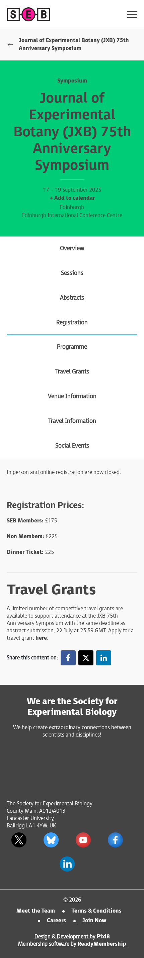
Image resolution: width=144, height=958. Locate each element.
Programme (72, 346)
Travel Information (72, 421)
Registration (72, 322)
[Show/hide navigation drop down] (132, 14)
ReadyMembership (102, 944)
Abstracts (72, 297)
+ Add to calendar (72, 198)
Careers (56, 921)
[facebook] (68, 657)
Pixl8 (103, 937)
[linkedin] (103, 657)
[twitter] (85, 657)
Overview (72, 248)
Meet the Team (35, 911)
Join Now (94, 921)
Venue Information (72, 396)
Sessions (72, 273)
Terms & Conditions (96, 911)
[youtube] (83, 840)
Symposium (72, 81)
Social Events (72, 445)
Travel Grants (72, 371)
